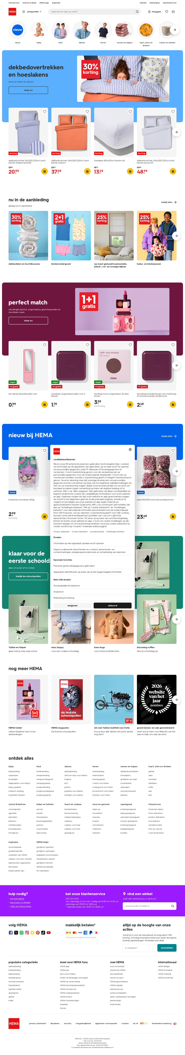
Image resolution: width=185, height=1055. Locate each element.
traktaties (152, 783)
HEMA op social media (70, 981)
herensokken (98, 775)
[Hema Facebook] (11, 933)
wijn (150, 791)
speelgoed (69, 833)
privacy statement (37, 1023)
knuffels (124, 833)
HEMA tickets (66, 997)
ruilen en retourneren (20, 906)
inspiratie (64, 1004)
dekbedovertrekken (129, 771)
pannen (40, 825)
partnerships (115, 1000)
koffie (150, 787)
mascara (96, 817)
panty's (67, 787)
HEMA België (164, 966)
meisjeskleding (43, 775)
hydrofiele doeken (17, 795)
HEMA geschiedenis (119, 981)
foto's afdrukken (155, 813)
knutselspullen (15, 829)
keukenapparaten (44, 821)
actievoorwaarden (118, 993)
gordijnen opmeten (45, 847)
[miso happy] (71, 623)
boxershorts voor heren (102, 791)
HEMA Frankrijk (164, 974)
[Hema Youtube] (49, 933)
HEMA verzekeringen (69, 1000)
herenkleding (98, 771)
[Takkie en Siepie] (28, 623)
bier (150, 795)
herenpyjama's (98, 779)
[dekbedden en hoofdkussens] (28, 240)
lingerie (67, 779)
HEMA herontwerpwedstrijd (72, 985)
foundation (97, 813)
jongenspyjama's (44, 795)
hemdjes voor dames (73, 795)
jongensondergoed (45, 791)
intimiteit (96, 833)
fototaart (152, 779)
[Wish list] (166, 11)
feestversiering (71, 813)
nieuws (63, 1008)
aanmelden (167, 947)
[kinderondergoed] (71, 240)
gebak (151, 771)
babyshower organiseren (19, 863)
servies (40, 809)
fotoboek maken (155, 809)
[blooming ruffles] (156, 623)
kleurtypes (13, 867)
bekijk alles (92, 442)
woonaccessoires (128, 791)
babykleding (14, 771)
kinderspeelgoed (128, 809)
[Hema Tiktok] (43, 933)
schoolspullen (15, 809)
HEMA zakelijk (116, 985)
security (67, 1023)
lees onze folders (68, 974)
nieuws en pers (117, 978)
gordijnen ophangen (46, 851)
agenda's (12, 813)
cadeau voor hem (72, 829)
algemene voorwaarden (106, 1023)
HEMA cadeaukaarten (69, 993)
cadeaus (68, 821)
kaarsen (124, 795)
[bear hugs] (114, 623)
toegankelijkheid (83, 1023)
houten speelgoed (129, 821)
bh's (66, 783)
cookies (125, 1023)
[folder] (28, 705)
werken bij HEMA (117, 970)
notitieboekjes (15, 825)
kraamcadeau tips (16, 871)
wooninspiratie (15, 847)
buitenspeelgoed (128, 825)
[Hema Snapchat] (32, 933)
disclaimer (55, 1023)
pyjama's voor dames (73, 791)
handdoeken (14, 985)
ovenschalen (42, 829)
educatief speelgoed (130, 817)
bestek (40, 813)
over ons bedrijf (117, 966)
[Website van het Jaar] (156, 705)
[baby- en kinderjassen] (156, 240)
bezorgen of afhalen (20, 902)
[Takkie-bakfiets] (114, 705)
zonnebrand (97, 825)
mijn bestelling (17, 898)
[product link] (28, 132)
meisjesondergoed (45, 779)
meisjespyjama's (43, 783)
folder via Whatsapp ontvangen (74, 978)
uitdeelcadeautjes (72, 817)
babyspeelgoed (128, 813)
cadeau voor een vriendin (20, 859)
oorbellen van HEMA (18, 855)
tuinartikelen (126, 783)
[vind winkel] (172, 906)
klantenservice (116, 989)
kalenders (13, 817)
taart (150, 775)
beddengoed (15, 978)
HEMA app (64, 966)
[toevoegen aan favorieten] (44, 111)
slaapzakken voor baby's (19, 783)
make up (96, 809)
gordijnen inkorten (45, 863)
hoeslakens (125, 775)
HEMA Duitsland (165, 970)
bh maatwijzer (43, 871)
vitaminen (96, 829)
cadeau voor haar (72, 825)
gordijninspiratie (15, 851)
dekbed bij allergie (45, 867)
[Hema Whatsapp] (21, 933)
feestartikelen (70, 809)
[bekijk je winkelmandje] (173, 11)
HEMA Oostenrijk (165, 978)
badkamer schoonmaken (47, 855)
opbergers (125, 787)
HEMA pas (64, 970)
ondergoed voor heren (102, 787)
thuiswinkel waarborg (161, 1023)
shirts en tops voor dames (75, 775)
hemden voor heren (101, 795)
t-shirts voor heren (100, 783)
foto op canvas (155, 829)
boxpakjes (13, 779)
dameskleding (70, 771)
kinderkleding (43, 771)
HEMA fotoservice (68, 989)
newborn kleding (16, 791)
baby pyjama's (15, 787)
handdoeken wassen (46, 859)
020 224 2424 (72, 898)
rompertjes (13, 775)
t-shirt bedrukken (156, 833)
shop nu (92, 86)
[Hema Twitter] (16, 933)
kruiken (95, 821)
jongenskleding (43, 787)
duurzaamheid (116, 974)
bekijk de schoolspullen (28, 576)
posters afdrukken (156, 817)
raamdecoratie (15, 989)
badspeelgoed (127, 829)
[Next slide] (176, 132)
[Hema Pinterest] (38, 933)
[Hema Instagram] (27, 933)
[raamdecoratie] (114, 240)
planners (12, 821)
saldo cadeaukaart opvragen (123, 997)
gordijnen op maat (129, 779)
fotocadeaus (154, 821)
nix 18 (135, 1023)
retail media (115, 1004)
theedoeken (42, 817)
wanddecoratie (155, 825)
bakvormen (42, 833)
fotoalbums (13, 833)
